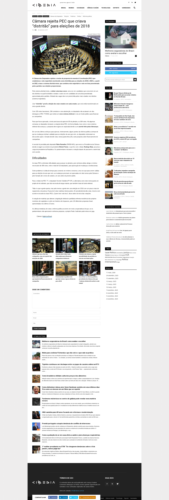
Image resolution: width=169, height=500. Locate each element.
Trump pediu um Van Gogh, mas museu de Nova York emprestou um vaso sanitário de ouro (124, 117)
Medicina (116, 255)
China (115, 259)
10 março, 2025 (111, 287)
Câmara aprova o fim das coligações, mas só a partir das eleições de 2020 (42, 256)
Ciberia (107, 56)
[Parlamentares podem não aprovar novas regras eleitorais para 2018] (66, 275)
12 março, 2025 (111, 281)
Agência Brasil (47, 216)
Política (79, 16)
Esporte (116, 8)
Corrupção (122, 255)
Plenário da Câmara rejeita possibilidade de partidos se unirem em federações (88, 256)
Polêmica (73, 16)
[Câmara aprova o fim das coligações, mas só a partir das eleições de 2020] (43, 252)
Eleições (66, 16)
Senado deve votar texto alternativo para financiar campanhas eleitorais (64, 256)
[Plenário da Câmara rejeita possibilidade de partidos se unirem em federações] (89, 252)
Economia (119, 257)
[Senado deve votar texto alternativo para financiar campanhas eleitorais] (66, 252)
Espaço (107, 255)
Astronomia (108, 257)
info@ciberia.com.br (77, 491)
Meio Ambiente (109, 259)
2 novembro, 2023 (112, 299)
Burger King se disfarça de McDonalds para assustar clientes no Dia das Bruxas (125, 95)
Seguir (133, 72)
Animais (112, 255)
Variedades (126, 8)
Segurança (126, 257)
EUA (127, 255)
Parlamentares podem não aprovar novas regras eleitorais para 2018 (65, 279)
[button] (134, 7)
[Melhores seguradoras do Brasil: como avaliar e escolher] (121, 36)
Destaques (46, 16)
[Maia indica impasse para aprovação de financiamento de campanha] (43, 275)
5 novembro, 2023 (112, 296)
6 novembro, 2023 (112, 293)
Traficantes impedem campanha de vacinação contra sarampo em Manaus (125, 172)
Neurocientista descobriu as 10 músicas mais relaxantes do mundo (124, 160)
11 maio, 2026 (110, 272)
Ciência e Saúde (93, 8)
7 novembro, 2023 (112, 290)
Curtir (133, 68)
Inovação (131, 257)
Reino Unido (133, 252)
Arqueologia (119, 259)
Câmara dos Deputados (56, 16)
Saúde (107, 253)
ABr (36, 30)
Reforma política (87, 16)
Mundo (71, 8)
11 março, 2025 (111, 284)
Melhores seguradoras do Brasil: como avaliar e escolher (119, 52)
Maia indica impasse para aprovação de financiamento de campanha (42, 279)
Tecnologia (105, 8)
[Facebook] (128, 2)
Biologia (118, 262)
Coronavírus (119, 253)
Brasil (63, 8)
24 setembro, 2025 (112, 275)
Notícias (35, 16)
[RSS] (132, 2)
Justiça (126, 252)
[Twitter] (135, 2)
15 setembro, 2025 (112, 278)
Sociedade (80, 8)
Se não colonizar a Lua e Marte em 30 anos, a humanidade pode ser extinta (120, 239)
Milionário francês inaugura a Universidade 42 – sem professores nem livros (123, 105)
